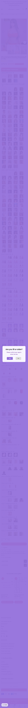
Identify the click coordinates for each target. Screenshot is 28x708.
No (18, 358)
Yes (10, 358)
